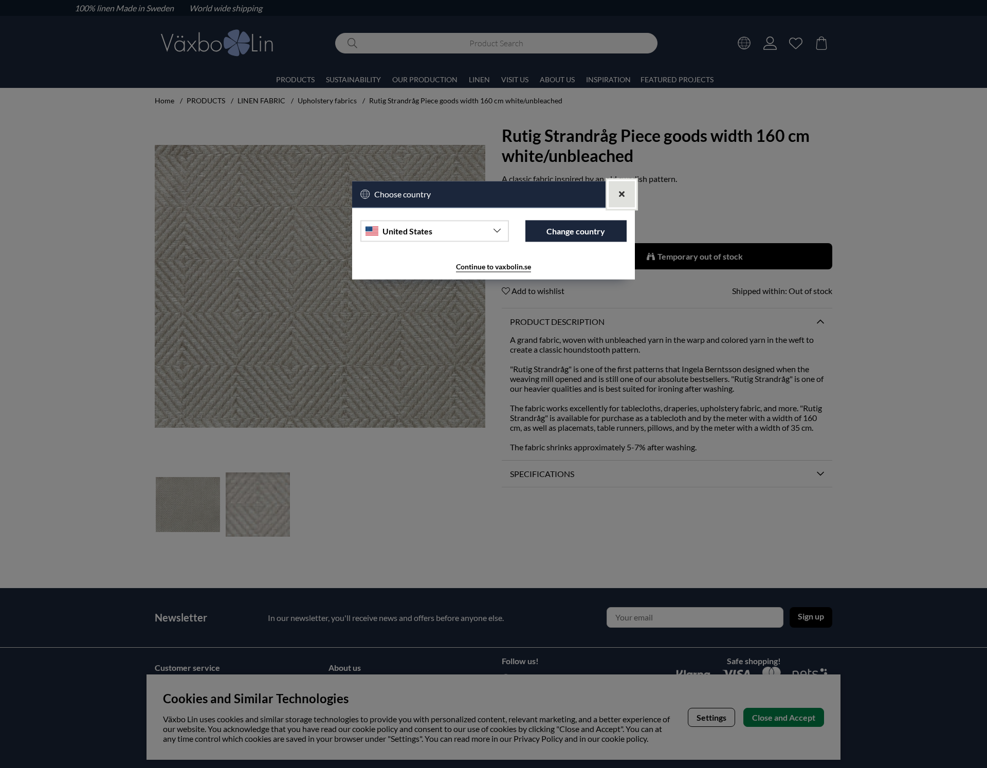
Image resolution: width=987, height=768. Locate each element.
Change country (575, 231)
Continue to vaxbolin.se (493, 267)
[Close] (622, 194)
